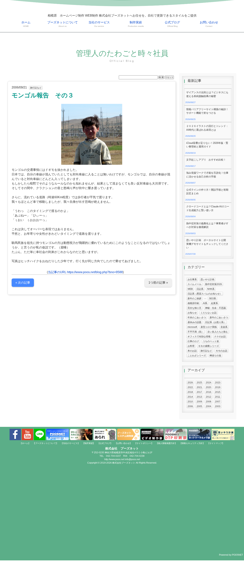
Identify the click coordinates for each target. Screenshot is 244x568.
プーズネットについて (62, 24)
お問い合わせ (209, 24)
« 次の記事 (22, 282)
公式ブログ (172, 24)
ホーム (25, 24)
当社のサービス (99, 24)
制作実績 (136, 24)
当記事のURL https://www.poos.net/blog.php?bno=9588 (85, 272)
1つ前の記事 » (158, 282)
